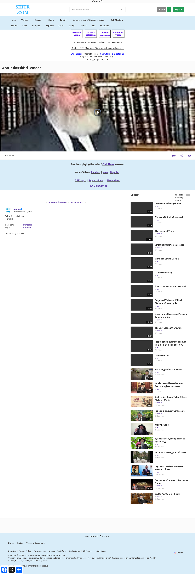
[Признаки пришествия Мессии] (142, 415)
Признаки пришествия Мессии (170, 411)
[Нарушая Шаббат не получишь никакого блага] (142, 470)
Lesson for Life (162, 355)
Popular (114, 172)
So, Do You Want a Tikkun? (167, 494)
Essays (37, 20)
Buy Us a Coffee (98, 185)
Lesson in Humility (163, 272)
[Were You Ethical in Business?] (142, 221)
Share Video (113, 180)
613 (93, 26)
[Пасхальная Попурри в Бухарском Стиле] (142, 484)
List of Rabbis (100, 551)
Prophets (49, 26)
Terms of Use (40, 551)
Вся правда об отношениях (168, 369)
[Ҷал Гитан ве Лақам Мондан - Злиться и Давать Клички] (142, 387)
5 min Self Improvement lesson (169, 245)
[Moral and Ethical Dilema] (142, 263)
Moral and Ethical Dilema (167, 259)
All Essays (80, 180)
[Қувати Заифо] (142, 429)
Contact (20, 543)
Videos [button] (24, 20)
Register (179, 10)
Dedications (74, 551)
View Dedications (57, 202)
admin (17, 209)
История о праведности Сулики (170, 452)
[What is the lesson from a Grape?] (142, 291)
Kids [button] (60, 26)
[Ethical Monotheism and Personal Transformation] (142, 318)
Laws (24, 26)
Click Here (108, 164)
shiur (108, 558)
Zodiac (14, 26)
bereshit (27, 227)
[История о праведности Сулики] (142, 457)
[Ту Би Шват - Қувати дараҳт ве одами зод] (142, 443)
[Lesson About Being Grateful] (142, 208)
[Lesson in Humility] (142, 277)
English (179, 553)
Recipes (36, 26)
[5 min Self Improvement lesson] (142, 249)
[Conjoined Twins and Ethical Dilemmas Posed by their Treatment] (142, 305)
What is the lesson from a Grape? (170, 286)
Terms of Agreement (35, 543)
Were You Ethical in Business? (169, 217)
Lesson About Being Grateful (168, 203)
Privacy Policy (25, 551)
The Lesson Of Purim (165, 231)
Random (95, 172)
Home (13, 20)
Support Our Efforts (57, 551)
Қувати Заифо (162, 425)
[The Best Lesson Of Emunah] (142, 332)
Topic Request (76, 202)
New (105, 172)
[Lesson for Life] (142, 360)
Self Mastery (117, 20)
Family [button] (63, 20)
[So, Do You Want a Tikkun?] (142, 498)
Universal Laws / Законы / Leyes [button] (88, 20)
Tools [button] (82, 26)
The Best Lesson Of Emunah (168, 328)
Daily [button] (71, 26)
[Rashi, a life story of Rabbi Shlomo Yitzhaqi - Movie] (142, 401)
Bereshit (27, 225)
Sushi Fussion (91, 54)
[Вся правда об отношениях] (142, 374)
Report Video (96, 180)
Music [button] (51, 20)
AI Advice (104, 26)
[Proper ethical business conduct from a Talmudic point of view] (142, 346)
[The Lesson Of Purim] (142, 235)
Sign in (162, 10)
